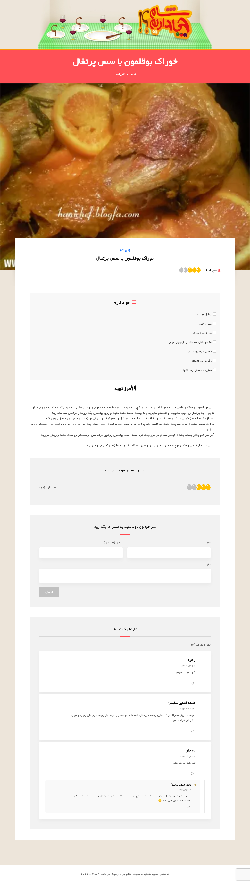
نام (209, 542)
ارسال (49, 592)
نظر (209, 564)
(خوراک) (125, 250)
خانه (133, 74)
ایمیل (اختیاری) (113, 542)
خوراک (120, 74)
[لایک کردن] (192, 683)
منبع (211, 270)
